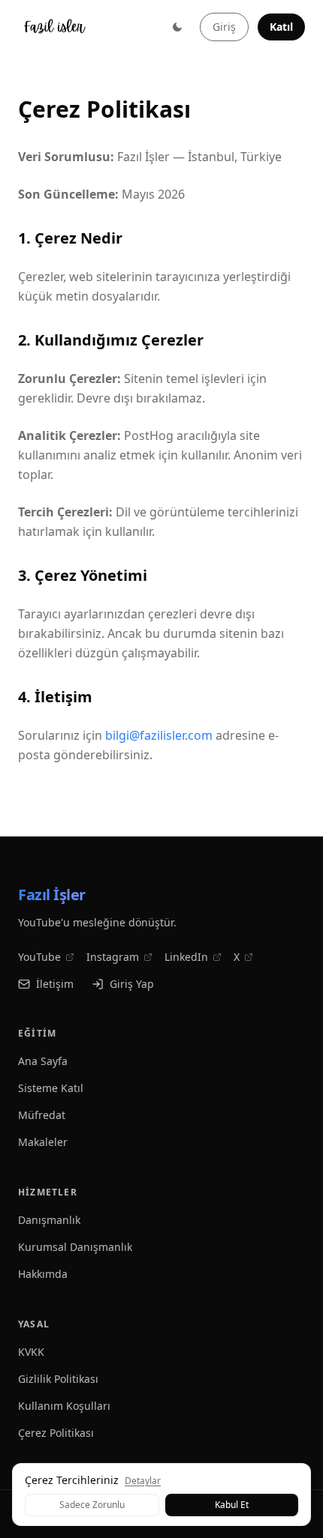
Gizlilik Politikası (58, 1379)
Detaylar (143, 1480)
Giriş (224, 26)
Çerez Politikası (56, 1433)
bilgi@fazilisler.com (159, 735)
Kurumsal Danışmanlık (75, 1247)
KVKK (31, 1352)
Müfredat (41, 1115)
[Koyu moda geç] (177, 26)
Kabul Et (232, 1504)
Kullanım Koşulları (64, 1406)
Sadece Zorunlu (92, 1504)
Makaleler (43, 1142)
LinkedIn (186, 957)
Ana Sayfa (43, 1061)
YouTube (39, 957)
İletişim (55, 984)
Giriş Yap (132, 984)
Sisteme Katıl (50, 1088)
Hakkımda (43, 1274)
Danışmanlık (49, 1220)
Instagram (112, 957)
